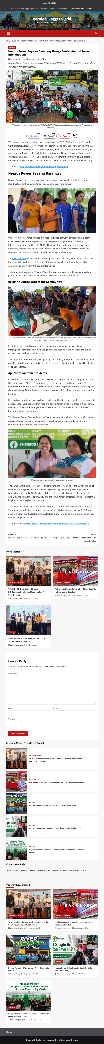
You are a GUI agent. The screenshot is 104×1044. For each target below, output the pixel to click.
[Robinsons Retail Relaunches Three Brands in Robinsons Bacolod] (75, 571)
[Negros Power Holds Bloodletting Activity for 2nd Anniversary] (16, 826)
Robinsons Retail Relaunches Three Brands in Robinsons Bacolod (75, 591)
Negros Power (19, 258)
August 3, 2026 (32, 1020)
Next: (74, 537)
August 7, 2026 (79, 974)
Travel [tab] (40, 743)
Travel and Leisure (77, 8)
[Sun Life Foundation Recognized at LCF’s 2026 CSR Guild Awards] (28, 620)
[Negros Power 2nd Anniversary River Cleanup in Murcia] (16, 803)
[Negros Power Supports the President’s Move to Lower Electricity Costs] (16, 849)
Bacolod (12, 582)
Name (11, 708)
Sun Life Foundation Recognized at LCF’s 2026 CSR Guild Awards (27, 640)
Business (44, 8)
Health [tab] (29, 743)
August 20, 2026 (33, 599)
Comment (13, 673)
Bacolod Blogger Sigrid (52, 19)
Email (56, 708)
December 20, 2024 (35, 59)
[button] (8, 33)
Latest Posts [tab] (15, 743)
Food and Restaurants (58, 8)
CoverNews (60, 1040)
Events (89, 8)
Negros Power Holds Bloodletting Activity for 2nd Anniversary (55, 828)
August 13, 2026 (33, 974)
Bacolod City (79, 142)
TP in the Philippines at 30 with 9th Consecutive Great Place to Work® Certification (26, 592)
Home (9, 1032)
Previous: (27, 536)
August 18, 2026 (79, 595)
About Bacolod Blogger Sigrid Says (24, 8)
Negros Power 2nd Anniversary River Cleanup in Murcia (52, 805)
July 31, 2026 (32, 645)
